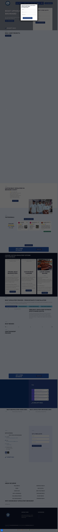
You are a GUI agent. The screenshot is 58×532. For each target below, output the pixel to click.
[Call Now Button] (2, 530)
